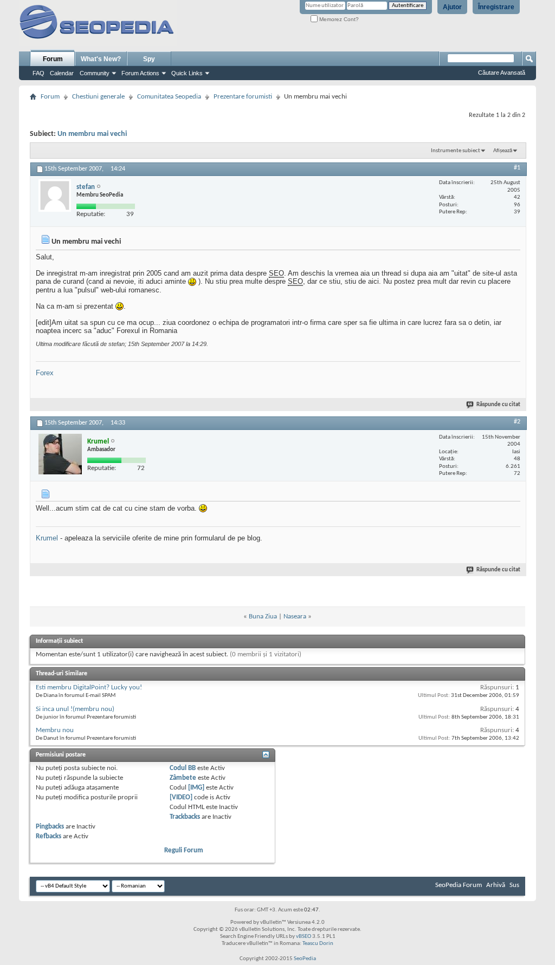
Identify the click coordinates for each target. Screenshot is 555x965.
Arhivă (495, 885)
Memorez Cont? (338, 19)
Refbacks (48, 836)
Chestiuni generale (98, 96)
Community (94, 73)
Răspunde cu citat (498, 405)
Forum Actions (140, 73)
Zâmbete (183, 777)
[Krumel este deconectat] (60, 454)
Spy (149, 59)
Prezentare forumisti (243, 96)
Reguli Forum (183, 850)
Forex (45, 373)
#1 (517, 168)
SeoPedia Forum (458, 885)
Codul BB (183, 768)
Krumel (47, 538)
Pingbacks (50, 826)
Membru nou (55, 730)
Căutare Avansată (501, 72)
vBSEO (303, 937)
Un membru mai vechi (92, 134)
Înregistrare (496, 7)
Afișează (502, 151)
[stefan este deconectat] (54, 195)
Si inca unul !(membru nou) (75, 709)
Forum (53, 59)
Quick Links (187, 73)
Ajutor (452, 7)
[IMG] (196, 787)
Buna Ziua (263, 616)
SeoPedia (305, 959)
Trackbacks (185, 816)
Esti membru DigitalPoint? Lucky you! (89, 687)
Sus (514, 885)
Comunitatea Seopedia (169, 96)
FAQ (38, 73)
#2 (517, 422)
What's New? (101, 59)
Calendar (62, 73)
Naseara (294, 616)
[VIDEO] (181, 797)
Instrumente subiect (455, 151)
